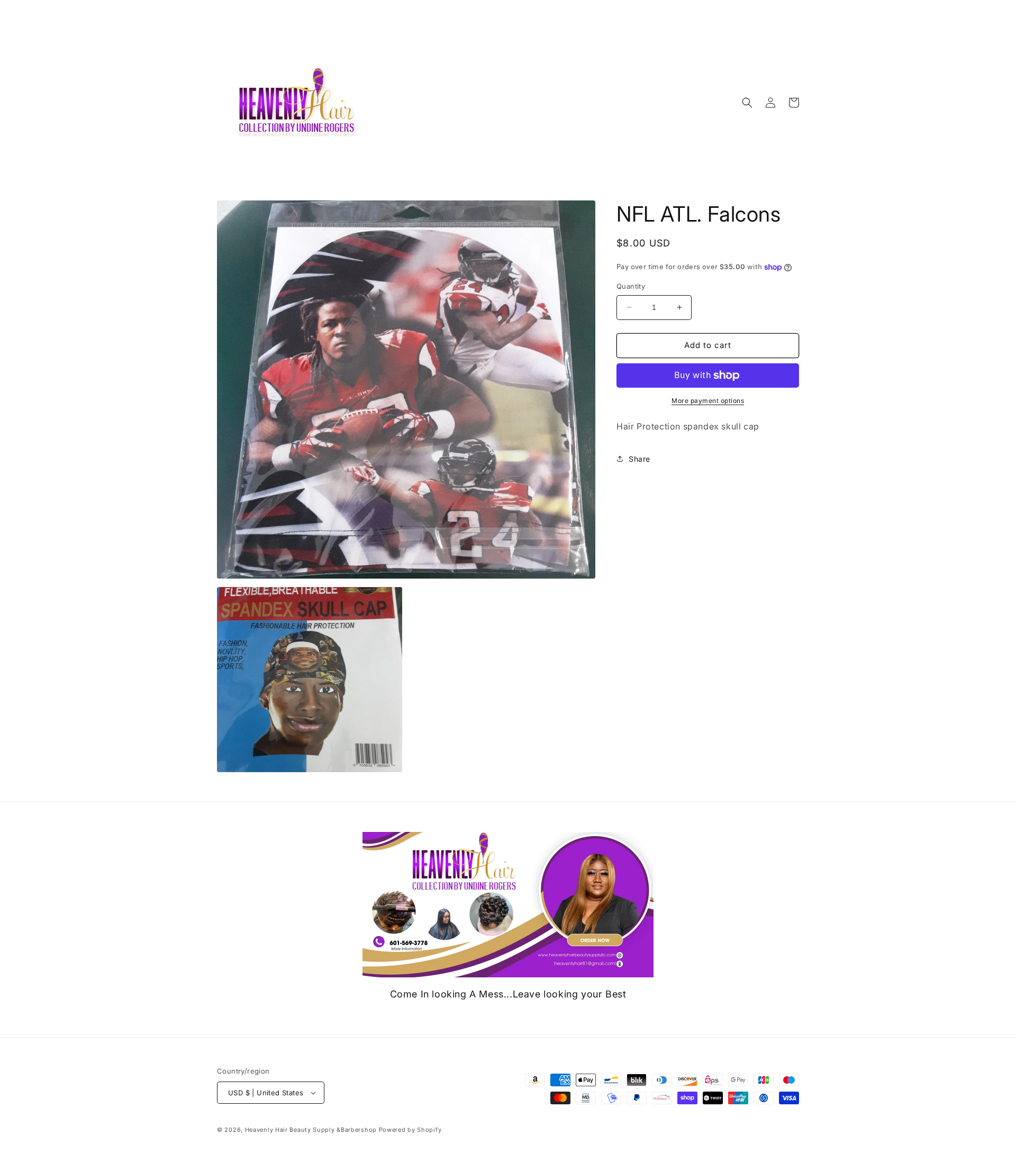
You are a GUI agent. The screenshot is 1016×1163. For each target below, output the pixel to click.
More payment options (708, 401)
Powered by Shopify (410, 1129)
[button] (747, 102)
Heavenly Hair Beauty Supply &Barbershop (312, 1129)
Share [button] (639, 458)
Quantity (630, 286)
